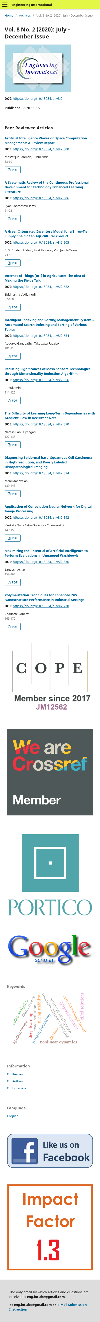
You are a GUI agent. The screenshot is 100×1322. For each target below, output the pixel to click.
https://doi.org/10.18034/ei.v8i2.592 (41, 517)
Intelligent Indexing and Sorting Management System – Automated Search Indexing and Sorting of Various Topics (49, 324)
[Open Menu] (4, 4)
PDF (14, 170)
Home (9, 15)
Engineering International (32, 5)
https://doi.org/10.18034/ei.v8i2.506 (41, 198)
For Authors (15, 1081)
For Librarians (16, 1088)
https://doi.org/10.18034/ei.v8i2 (38, 98)
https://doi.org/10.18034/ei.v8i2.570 (41, 424)
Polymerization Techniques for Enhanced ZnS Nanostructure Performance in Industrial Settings (44, 597)
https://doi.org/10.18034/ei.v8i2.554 (41, 335)
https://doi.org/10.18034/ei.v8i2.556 (41, 380)
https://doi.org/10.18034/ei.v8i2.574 (41, 473)
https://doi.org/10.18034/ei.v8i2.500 (41, 149)
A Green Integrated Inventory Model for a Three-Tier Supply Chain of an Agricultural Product (47, 233)
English (13, 1116)
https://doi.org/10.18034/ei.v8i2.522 (41, 286)
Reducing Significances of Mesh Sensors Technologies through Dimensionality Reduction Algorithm (47, 371)
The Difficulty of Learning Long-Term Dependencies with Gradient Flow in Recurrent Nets (50, 415)
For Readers (15, 1074)
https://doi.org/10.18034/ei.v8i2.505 (41, 242)
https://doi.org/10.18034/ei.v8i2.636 (41, 561)
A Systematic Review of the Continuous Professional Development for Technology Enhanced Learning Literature (47, 187)
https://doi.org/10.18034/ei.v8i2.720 (41, 606)
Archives (25, 15)
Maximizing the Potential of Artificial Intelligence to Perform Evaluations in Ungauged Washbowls (46, 553)
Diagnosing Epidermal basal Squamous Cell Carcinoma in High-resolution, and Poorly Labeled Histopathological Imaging (48, 462)
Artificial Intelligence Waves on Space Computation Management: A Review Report (46, 140)
